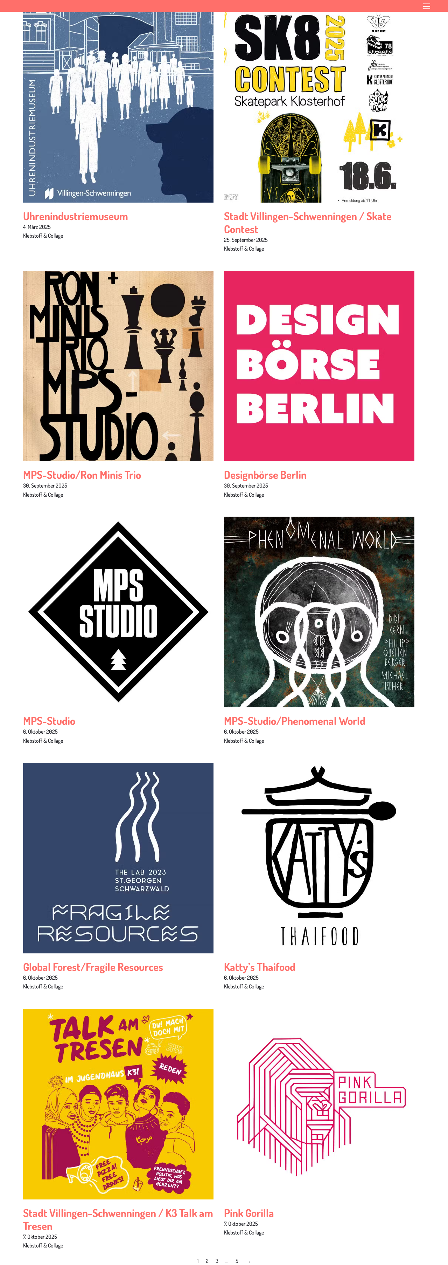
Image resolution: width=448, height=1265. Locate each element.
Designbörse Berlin (265, 474)
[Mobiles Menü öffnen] (426, 6)
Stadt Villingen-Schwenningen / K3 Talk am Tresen (118, 1219)
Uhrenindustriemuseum (75, 216)
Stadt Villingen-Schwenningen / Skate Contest (308, 222)
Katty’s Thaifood (259, 966)
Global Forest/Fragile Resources (93, 966)
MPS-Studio (49, 720)
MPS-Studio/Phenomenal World (294, 720)
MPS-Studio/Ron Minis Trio (82, 474)
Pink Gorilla (249, 1212)
